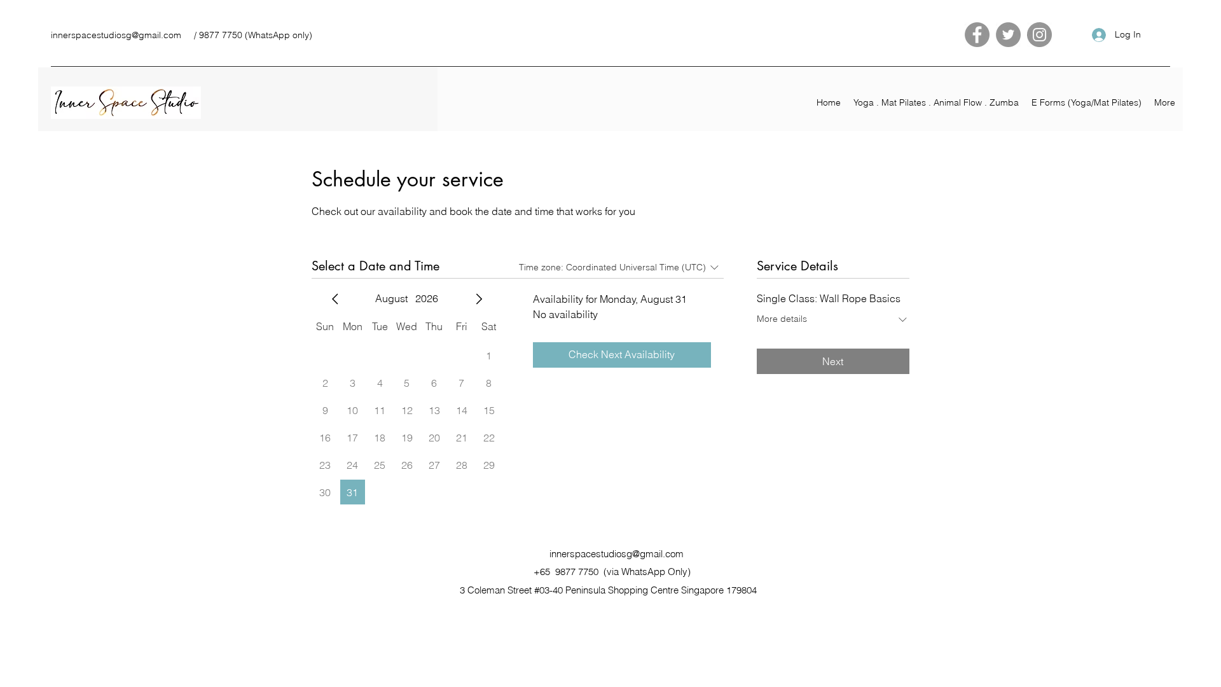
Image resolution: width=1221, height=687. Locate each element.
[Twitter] (1008, 34)
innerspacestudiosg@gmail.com (116, 35)
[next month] (478, 299)
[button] (936, 102)
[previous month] (335, 299)
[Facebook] (977, 34)
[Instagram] (1039, 34)
